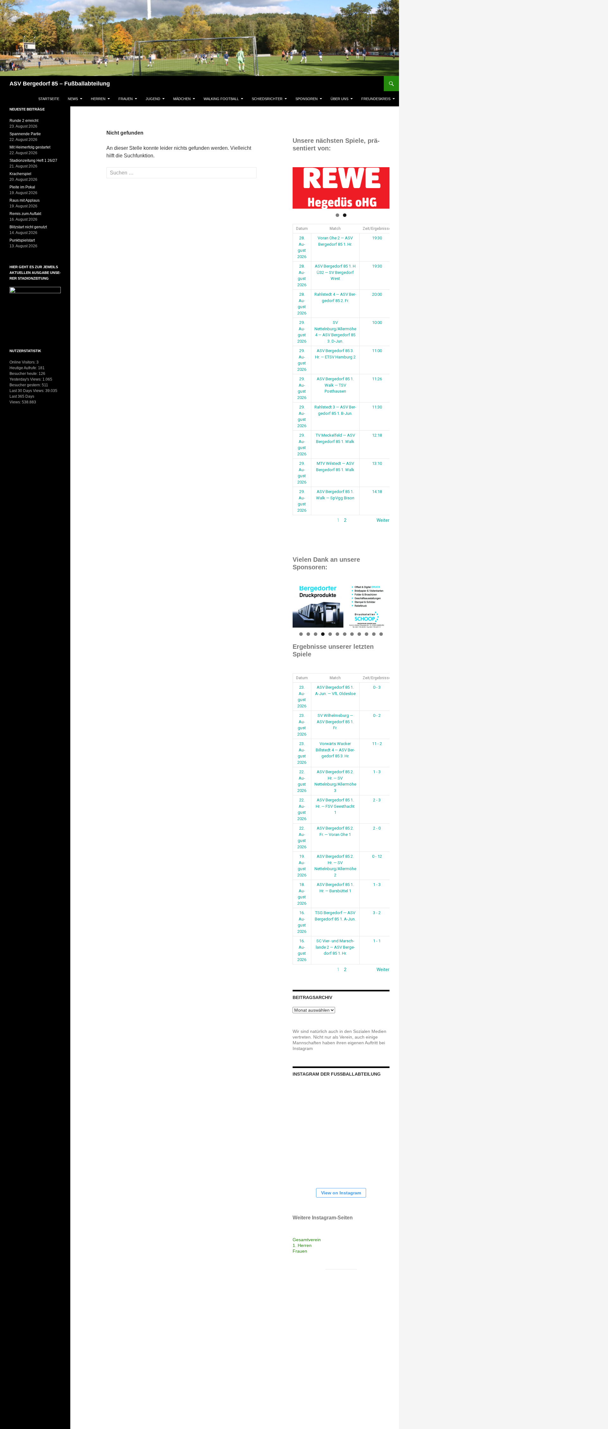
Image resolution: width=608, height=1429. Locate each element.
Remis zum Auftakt (25, 214)
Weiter (383, 520)
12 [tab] (381, 634)
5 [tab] (330, 634)
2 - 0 (377, 828)
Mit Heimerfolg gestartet (30, 147)
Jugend (153, 99)
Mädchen (182, 99)
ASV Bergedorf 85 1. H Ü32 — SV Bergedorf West (335, 272)
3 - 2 (377, 912)
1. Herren (302, 1245)
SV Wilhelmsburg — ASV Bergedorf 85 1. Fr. (335, 721)
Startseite (48, 99)
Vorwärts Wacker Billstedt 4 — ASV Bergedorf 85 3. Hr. (335, 749)
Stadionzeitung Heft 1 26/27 (33, 160)
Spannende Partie (25, 134)
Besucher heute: (24, 373)
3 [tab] (315, 634)
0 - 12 (377, 856)
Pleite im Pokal (22, 187)
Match (335, 228)
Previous (300, 186)
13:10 (377, 463)
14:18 (377, 491)
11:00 (377, 350)
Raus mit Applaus (25, 200)
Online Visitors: (23, 362)
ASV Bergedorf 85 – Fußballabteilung (60, 83)
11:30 (377, 407)
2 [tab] (344, 215)
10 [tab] (366, 634)
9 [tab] (359, 634)
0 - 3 (377, 687)
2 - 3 (377, 800)
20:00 (377, 294)
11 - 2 (377, 743)
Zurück (300, 520)
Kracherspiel (20, 174)
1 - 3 (377, 771)
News (73, 99)
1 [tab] (337, 215)
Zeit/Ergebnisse (377, 228)
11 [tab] (374, 634)
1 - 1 (377, 941)
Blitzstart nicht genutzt (28, 227)
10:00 (377, 322)
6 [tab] (337, 634)
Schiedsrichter (267, 99)
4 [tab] (323, 634)
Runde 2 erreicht (24, 120)
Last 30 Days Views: (27, 391)
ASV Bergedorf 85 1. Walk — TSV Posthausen (335, 385)
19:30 (377, 238)
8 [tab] (352, 634)
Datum (302, 228)
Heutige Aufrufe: (24, 368)
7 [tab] (344, 634)
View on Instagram (341, 1192)
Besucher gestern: (26, 385)
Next (381, 186)
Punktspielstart (22, 240)
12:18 (377, 435)
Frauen (125, 99)
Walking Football (221, 99)
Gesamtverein (307, 1239)
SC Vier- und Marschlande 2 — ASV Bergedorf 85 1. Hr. (335, 947)
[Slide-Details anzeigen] (341, 188)
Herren (98, 99)
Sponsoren (306, 99)
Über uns (339, 99)
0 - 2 (377, 715)
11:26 (377, 378)
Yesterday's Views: (26, 379)
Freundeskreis (375, 99)
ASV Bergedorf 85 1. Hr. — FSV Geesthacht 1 (335, 806)
